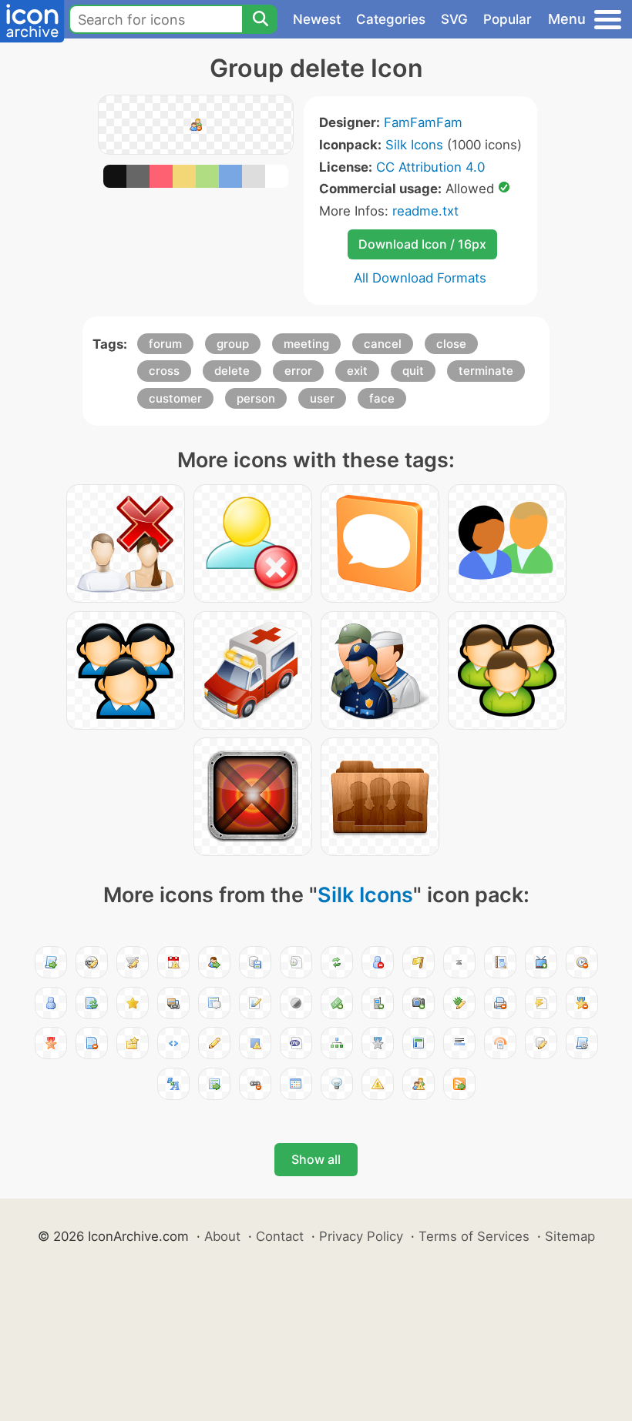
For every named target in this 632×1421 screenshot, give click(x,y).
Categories (390, 19)
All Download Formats (420, 278)
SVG (454, 19)
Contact (280, 1236)
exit (357, 370)
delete (232, 370)
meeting (306, 343)
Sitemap (570, 1236)
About (222, 1236)
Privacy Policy (361, 1236)
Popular (507, 19)
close (451, 343)
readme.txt (425, 211)
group (233, 343)
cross (164, 370)
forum (165, 343)
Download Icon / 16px (422, 244)
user (322, 398)
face (382, 398)
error (298, 370)
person (256, 398)
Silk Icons (414, 144)
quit (413, 370)
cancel (383, 343)
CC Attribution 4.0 (430, 167)
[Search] (259, 19)
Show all (316, 1159)
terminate (486, 370)
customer (175, 398)
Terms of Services (474, 1236)
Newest (317, 19)
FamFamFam (423, 122)
